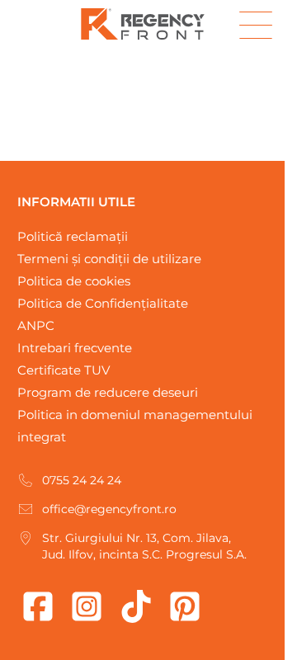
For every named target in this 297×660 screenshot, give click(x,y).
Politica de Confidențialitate (102, 303)
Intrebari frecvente (74, 348)
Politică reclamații (72, 236)
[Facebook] (38, 606)
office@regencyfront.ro (109, 509)
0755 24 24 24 (81, 480)
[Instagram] (86, 606)
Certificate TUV (63, 370)
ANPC (35, 325)
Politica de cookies (73, 281)
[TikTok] (136, 606)
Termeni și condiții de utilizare (109, 258)
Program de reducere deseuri (107, 392)
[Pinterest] (184, 606)
